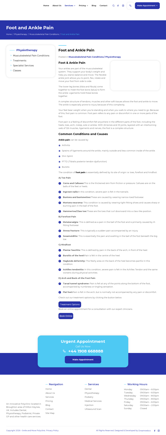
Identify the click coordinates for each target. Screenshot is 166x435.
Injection (89, 405)
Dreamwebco (144, 431)
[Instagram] (123, 5)
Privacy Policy (52, 430)
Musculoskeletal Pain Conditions (31, 55)
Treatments (19, 60)
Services (69, 6)
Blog (94, 6)
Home (46, 6)
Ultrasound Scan (93, 409)
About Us (57, 6)
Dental (88, 389)
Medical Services (93, 401)
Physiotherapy (113, 57)
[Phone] (130, 5)
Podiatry (89, 397)
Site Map (50, 413)
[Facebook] (118, 5)
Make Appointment (146, 6)
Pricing (82, 6)
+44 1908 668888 (85, 351)
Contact (103, 6)
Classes (17, 70)
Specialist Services (23, 65)
